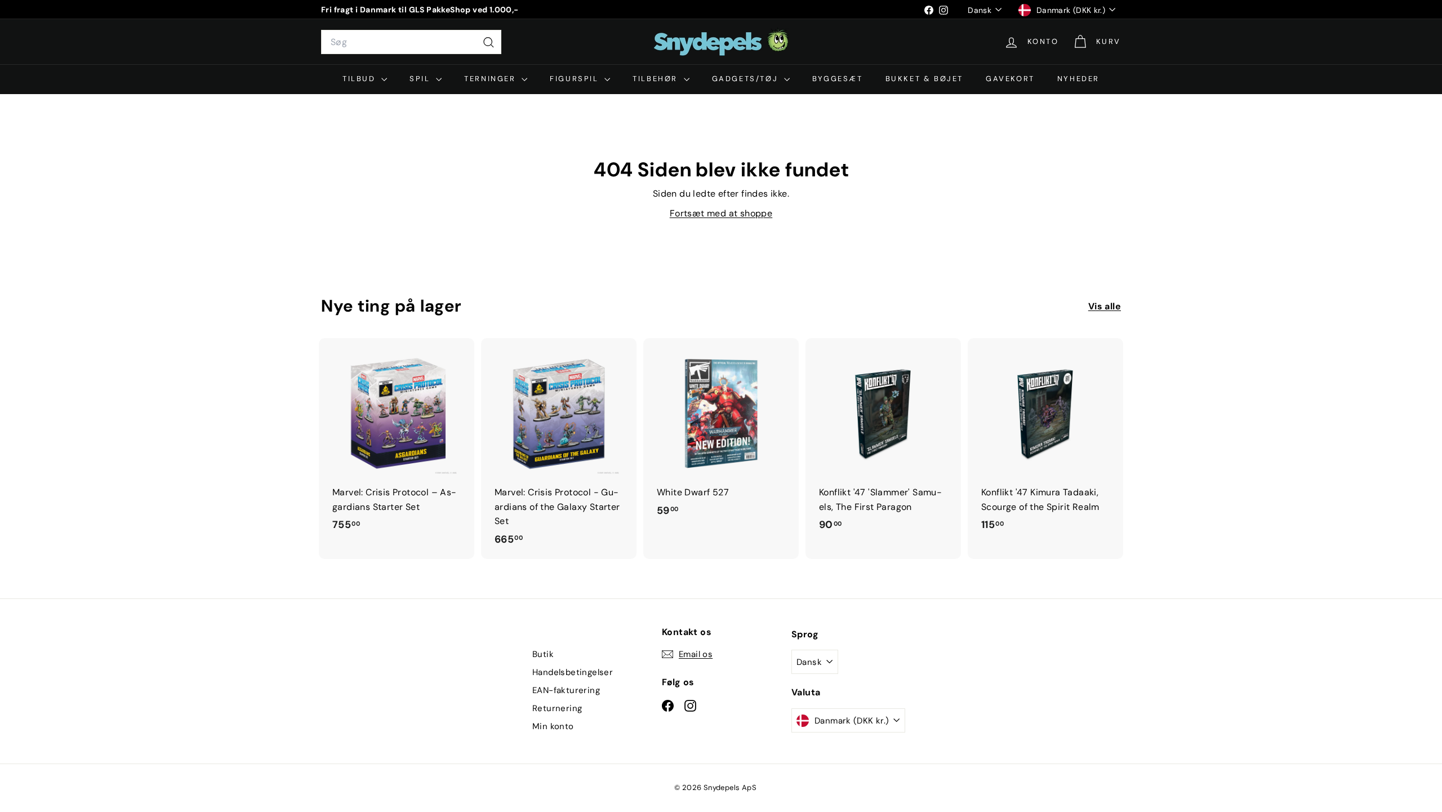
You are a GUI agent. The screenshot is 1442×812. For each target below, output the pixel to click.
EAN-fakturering (566, 690)
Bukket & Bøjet (924, 78)
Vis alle (1104, 306)
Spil (421, 78)
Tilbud (360, 78)
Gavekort (1010, 78)
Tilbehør (656, 78)
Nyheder (1078, 78)
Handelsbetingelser (572, 672)
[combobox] (411, 42)
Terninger (491, 78)
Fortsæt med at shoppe (721, 213)
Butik (543, 654)
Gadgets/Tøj (746, 78)
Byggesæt (837, 78)
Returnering (557, 708)
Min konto (553, 726)
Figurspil (576, 78)
